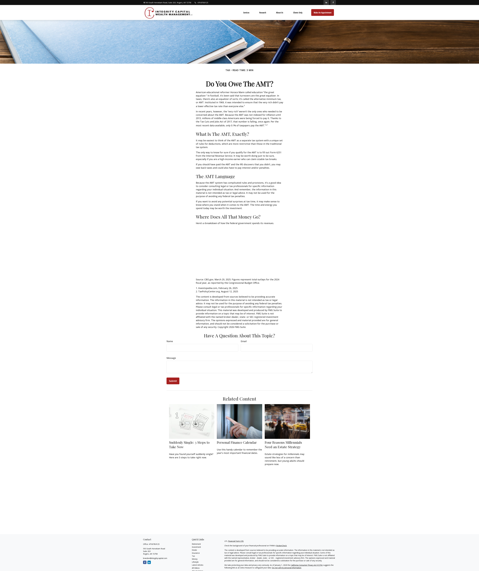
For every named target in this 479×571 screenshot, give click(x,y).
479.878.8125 (202, 2)
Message (171, 357)
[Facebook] (333, 2)
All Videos (196, 568)
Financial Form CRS (236, 541)
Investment (196, 547)
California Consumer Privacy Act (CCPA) (307, 565)
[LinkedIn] (326, 2)
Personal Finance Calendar (237, 442)
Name (170, 341)
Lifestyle (195, 562)
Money (194, 559)
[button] (246, 12)
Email (244, 341)
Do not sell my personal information (286, 568)
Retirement (196, 544)
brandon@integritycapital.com (155, 558)
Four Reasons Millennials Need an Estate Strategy (283, 444)
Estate (194, 550)
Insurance (196, 553)
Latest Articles (197, 565)
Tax (193, 556)
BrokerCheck (281, 545)
